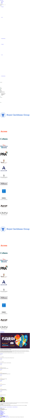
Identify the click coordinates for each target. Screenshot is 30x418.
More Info (1, 369)
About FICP (2, 1)
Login (2, 2)
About (0, 410)
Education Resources (3, 38)
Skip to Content (1, 0)
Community (2, 6)
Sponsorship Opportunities (2, 413)
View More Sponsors (2, 331)
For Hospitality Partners (2, 411)
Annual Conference (2, 412)
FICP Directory (1, 414)
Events (2, 17)
